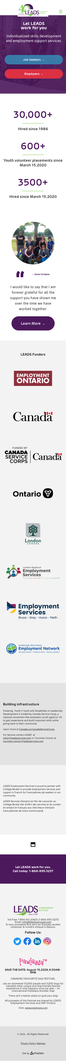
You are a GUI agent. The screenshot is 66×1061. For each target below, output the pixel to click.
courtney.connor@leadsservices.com (23, 741)
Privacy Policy (28, 1043)
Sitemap (41, 1043)
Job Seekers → (34, 60)
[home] (33, 15)
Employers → (33, 74)
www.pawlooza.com (36, 1008)
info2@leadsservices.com (17, 738)
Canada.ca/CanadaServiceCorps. (37, 729)
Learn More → (33, 323)
